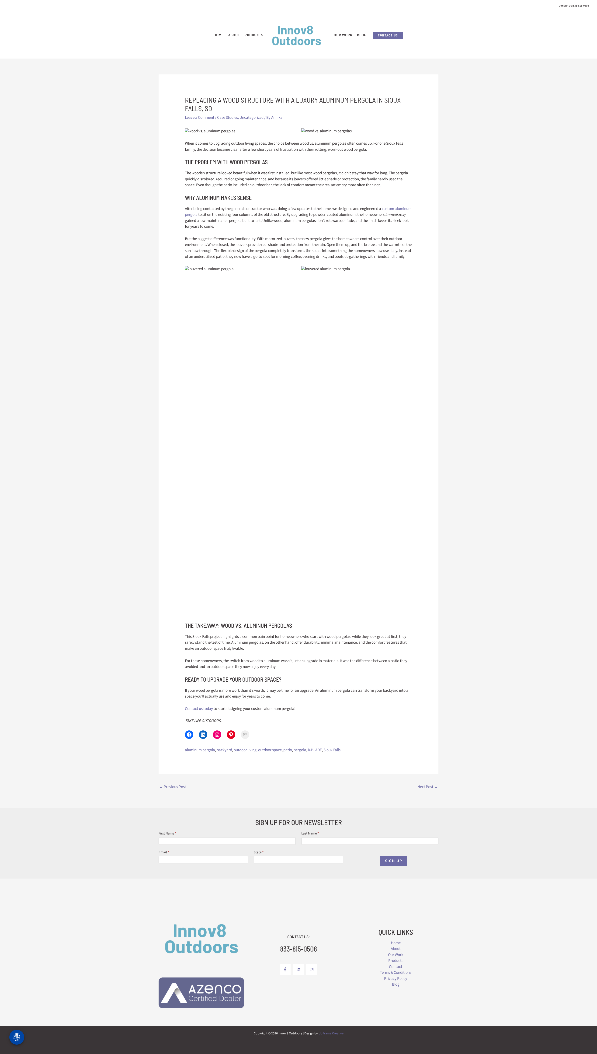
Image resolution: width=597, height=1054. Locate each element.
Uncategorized (251, 117)
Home (396, 943)
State (259, 852)
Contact (395, 967)
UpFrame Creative (331, 1033)
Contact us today (199, 709)
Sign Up (393, 861)
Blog (395, 984)
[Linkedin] (298, 969)
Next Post (427, 787)
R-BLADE (315, 750)
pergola (300, 750)
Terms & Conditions (395, 972)
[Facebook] (285, 969)
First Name (168, 833)
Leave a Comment (199, 117)
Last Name (310, 833)
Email (164, 852)
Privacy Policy (395, 978)
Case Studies (227, 117)
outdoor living (245, 750)
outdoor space (270, 750)
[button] (388, 35)
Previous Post (172, 787)
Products (395, 960)
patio (287, 750)
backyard (224, 750)
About (396, 949)
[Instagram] (311, 969)
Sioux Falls (331, 750)
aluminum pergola (200, 750)
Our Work (395, 955)
